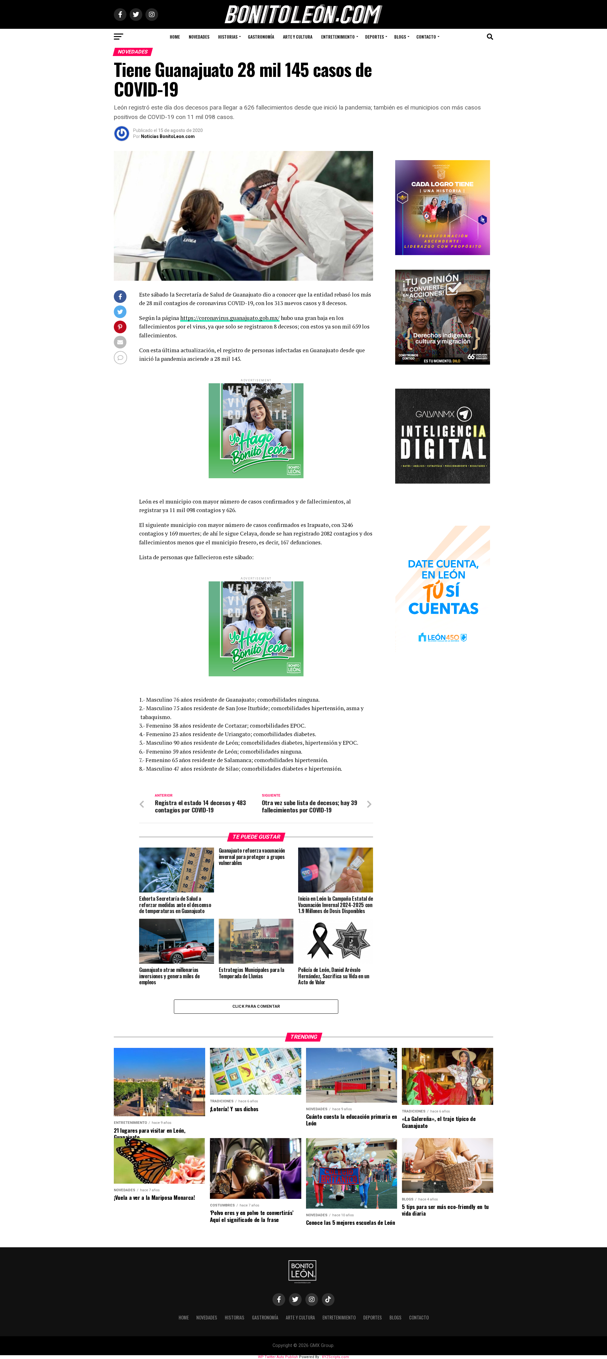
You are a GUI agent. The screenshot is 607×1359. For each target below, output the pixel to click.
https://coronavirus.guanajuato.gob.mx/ (229, 318)
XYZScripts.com (335, 1357)
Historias (227, 36)
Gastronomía (261, 36)
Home (175, 36)
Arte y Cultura (297, 36)
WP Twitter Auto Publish (278, 1357)
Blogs (400, 36)
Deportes (374, 36)
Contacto (426, 36)
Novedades (199, 36)
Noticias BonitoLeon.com (168, 136)
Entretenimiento (338, 36)
